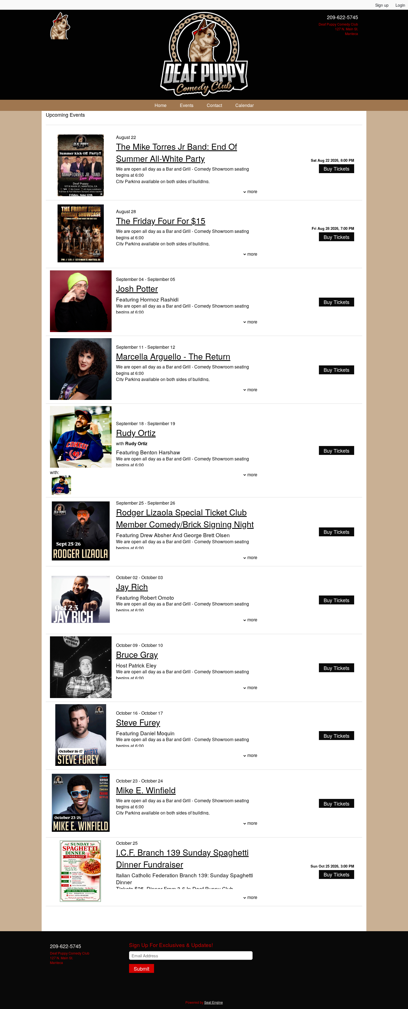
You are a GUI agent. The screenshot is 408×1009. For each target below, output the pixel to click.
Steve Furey (138, 722)
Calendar (244, 105)
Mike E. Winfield (146, 790)
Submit (141, 968)
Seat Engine (213, 1002)
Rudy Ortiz (136, 433)
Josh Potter (137, 288)
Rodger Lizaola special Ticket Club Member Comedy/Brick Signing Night (185, 518)
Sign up (382, 5)
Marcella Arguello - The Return (173, 356)
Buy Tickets (336, 168)
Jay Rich (132, 586)
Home (161, 105)
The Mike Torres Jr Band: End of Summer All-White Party (176, 152)
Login (400, 5)
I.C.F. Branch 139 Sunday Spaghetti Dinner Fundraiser (182, 858)
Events (186, 105)
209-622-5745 (342, 17)
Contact (214, 105)
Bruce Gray (137, 654)
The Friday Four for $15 (160, 220)
